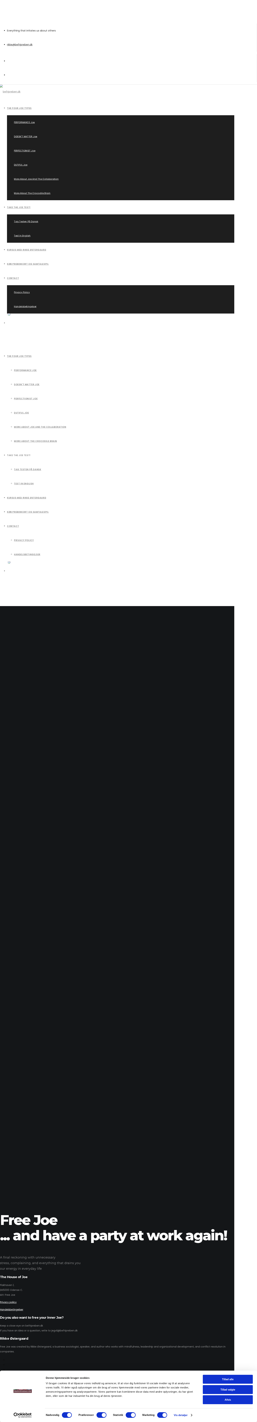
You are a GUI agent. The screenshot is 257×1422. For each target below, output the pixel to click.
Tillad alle (228, 1379)
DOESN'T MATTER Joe (27, 384)
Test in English (24, 483)
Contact (13, 526)
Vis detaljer (181, 1415)
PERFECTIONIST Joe (26, 398)
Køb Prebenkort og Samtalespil (28, 511)
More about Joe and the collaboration (40, 426)
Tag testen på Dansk (27, 469)
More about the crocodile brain (35, 441)
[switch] (101, 1415)
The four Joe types (19, 356)
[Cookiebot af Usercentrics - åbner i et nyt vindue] (22, 1415)
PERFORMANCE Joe (25, 370)
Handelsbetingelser (27, 554)
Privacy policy (24, 540)
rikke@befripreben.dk (20, 44)
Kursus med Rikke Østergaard (26, 497)
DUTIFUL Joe (21, 412)
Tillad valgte (227, 1389)
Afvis (228, 1399)
